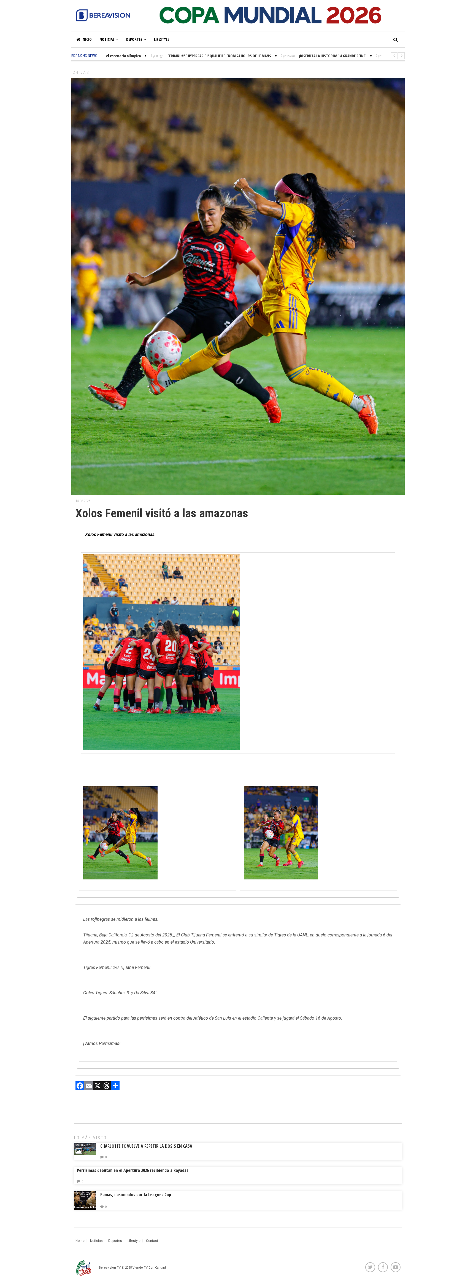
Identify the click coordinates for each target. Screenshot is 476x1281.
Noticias (107, 39)
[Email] (88, 1086)
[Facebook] (79, 1086)
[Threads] (106, 1086)
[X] (97, 1086)
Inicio (87, 39)
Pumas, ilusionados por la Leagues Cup (135, 1194)
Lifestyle (161, 39)
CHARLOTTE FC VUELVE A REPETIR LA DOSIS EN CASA (146, 1146)
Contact (152, 1241)
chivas (81, 72)
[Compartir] (115, 1086)
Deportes (134, 39)
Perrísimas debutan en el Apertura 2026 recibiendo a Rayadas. (133, 1170)
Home (80, 1241)
